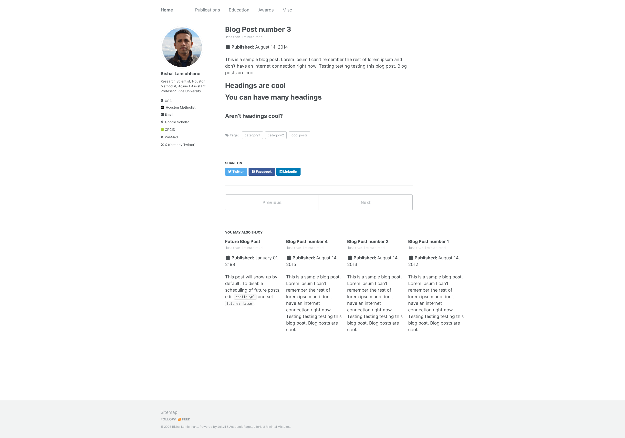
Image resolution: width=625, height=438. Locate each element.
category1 (252, 135)
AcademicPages (240, 426)
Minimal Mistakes (278, 426)
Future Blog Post (242, 241)
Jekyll (222, 426)
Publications (207, 9)
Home (167, 9)
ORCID (170, 130)
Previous (271, 202)
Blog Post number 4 (307, 241)
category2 (276, 135)
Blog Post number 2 (367, 241)
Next (366, 202)
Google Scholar (177, 122)
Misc (287, 9)
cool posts (300, 135)
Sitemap (169, 412)
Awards (266, 9)
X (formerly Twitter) (180, 145)
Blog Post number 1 (428, 241)
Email (169, 114)
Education (239, 9)
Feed (185, 419)
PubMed (171, 137)
